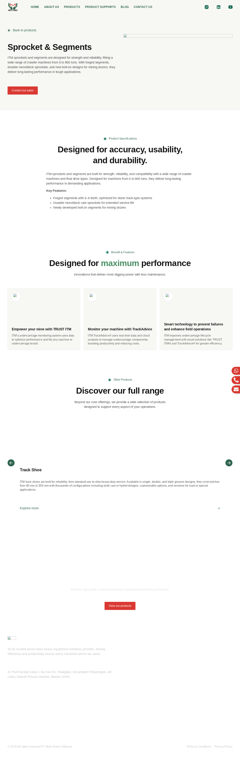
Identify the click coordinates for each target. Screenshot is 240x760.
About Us (51, 6)
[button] (11, 462)
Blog (125, 6)
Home (35, 6)
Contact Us (143, 6)
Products (72, 6)
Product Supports (100, 6)
